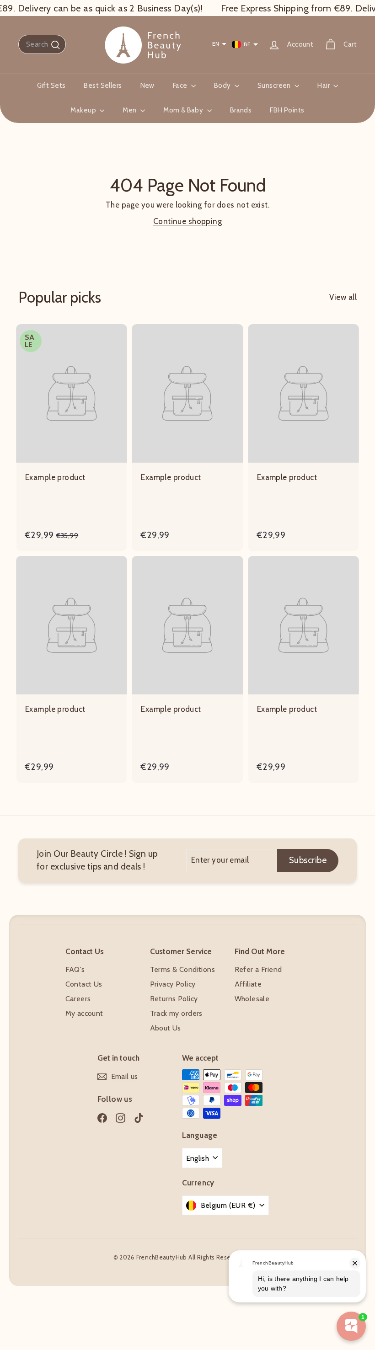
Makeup (83, 110)
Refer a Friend (258, 969)
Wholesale (252, 998)
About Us (165, 1028)
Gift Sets (51, 85)
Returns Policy (174, 998)
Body (223, 85)
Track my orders (176, 1013)
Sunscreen (274, 85)
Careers (78, 998)
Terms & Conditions (182, 969)
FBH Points (287, 110)
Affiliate (248, 984)
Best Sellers (103, 85)
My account (84, 1013)
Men (130, 110)
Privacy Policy (173, 984)
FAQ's (75, 969)
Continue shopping (187, 221)
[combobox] (42, 44)
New (147, 85)
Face (181, 85)
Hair (324, 85)
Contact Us (83, 984)
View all (343, 297)
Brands (241, 110)
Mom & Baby (184, 110)
